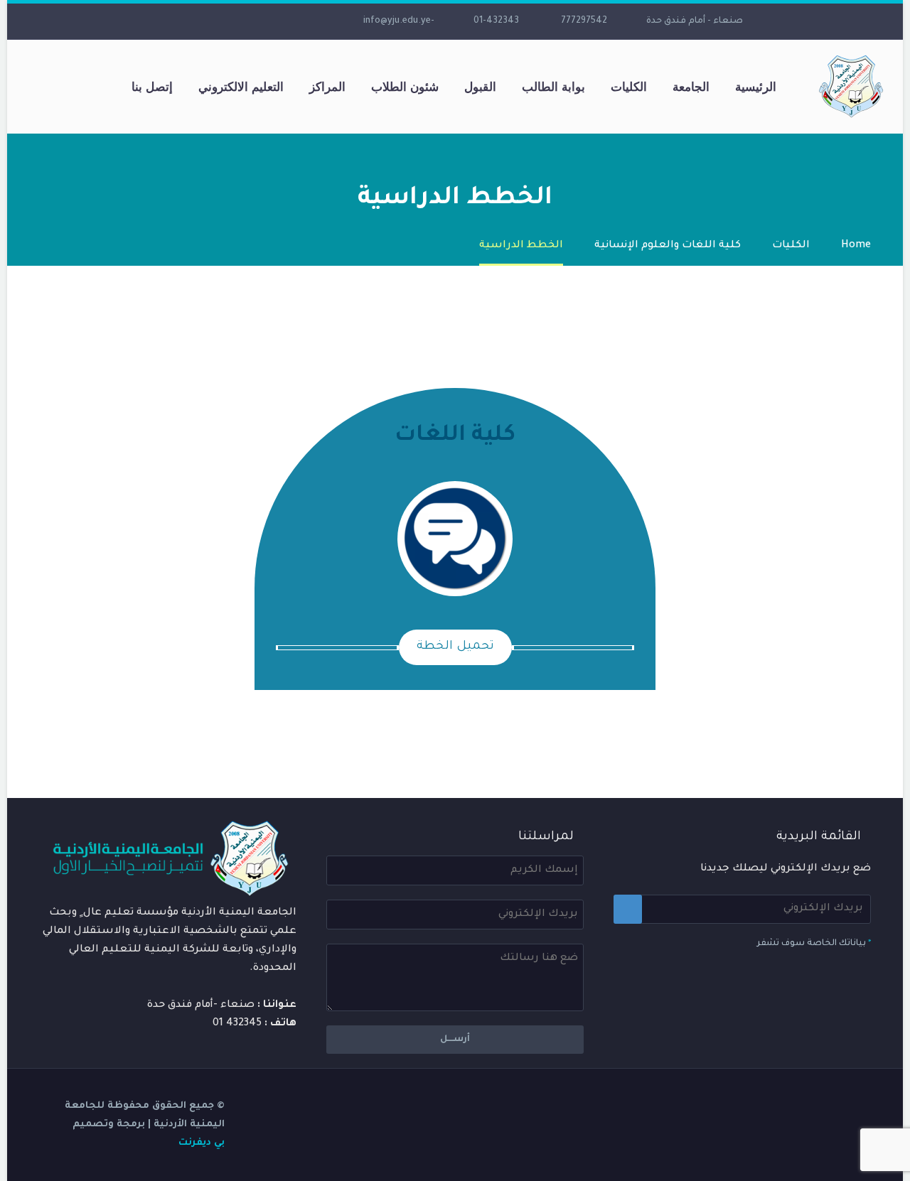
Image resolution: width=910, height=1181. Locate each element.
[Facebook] (306, 21)
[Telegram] (199, 21)
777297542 (584, 21)
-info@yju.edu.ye (398, 21)
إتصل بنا (152, 87)
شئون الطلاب (405, 87)
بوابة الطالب (553, 87)
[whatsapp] (157, 21)
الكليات (629, 87)
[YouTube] (221, 21)
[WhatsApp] (178, 21)
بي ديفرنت (201, 1143)
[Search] (104, 87)
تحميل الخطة (455, 647)
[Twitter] (263, 21)
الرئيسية (755, 87)
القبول (480, 87)
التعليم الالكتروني (241, 87)
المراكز (327, 87)
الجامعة (691, 87)
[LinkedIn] (285, 21)
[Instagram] (242, 21)
